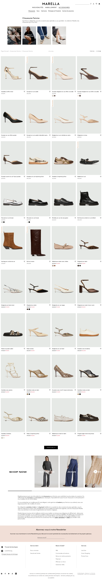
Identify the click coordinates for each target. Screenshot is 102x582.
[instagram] (1, 573)
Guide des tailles (60, 564)
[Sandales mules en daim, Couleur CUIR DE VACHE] (78, 394)
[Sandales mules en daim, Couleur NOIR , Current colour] (80, 394)
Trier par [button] (92, 51)
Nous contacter (34, 550)
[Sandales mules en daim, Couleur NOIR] (29, 394)
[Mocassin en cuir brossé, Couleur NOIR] (4, 222)
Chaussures (31, 11)
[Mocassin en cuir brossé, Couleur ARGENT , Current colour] (2, 222)
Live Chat (83, 550)
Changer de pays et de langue (10, 554)
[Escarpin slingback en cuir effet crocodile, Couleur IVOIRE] (78, 95)
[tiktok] (12, 573)
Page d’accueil (5, 51)
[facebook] (5, 573)
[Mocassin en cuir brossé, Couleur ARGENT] (27, 222)
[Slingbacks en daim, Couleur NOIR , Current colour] (29, 309)
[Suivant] (95, 471)
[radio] (14, 35)
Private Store (84, 556)
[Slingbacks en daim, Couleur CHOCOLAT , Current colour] (78, 265)
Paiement (58, 559)
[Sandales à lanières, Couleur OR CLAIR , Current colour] (2, 437)
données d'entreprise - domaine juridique (59, 575)
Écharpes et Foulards (54, 11)
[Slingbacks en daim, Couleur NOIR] (80, 265)
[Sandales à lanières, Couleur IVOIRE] (4, 437)
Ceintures (44, 11)
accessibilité (51, 577)
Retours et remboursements (63, 556)
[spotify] (9, 573)
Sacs (38, 11)
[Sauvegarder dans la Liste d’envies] (24, 92)
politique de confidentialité (48, 573)
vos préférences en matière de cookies (38, 575)
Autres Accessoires (68, 11)
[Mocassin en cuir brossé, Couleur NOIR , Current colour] (29, 222)
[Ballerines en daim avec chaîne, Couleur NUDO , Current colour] (53, 265)
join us (72, 575)
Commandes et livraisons (62, 553)
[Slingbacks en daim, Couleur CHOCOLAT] (27, 309)
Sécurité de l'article (35, 553)
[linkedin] (16, 573)
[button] (98, 51)
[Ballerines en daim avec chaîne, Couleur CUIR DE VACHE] (54, 265)
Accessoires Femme (15, 51)
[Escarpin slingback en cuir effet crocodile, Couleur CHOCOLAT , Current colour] (80, 95)
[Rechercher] (90, 4)
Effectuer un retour (61, 561)
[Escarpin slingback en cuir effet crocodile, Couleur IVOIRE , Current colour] (53, 95)
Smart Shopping (85, 553)
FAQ (57, 550)
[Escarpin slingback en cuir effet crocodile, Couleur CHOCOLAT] (54, 95)
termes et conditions (35, 573)
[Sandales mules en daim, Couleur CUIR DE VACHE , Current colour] (27, 394)
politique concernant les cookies (64, 573)
